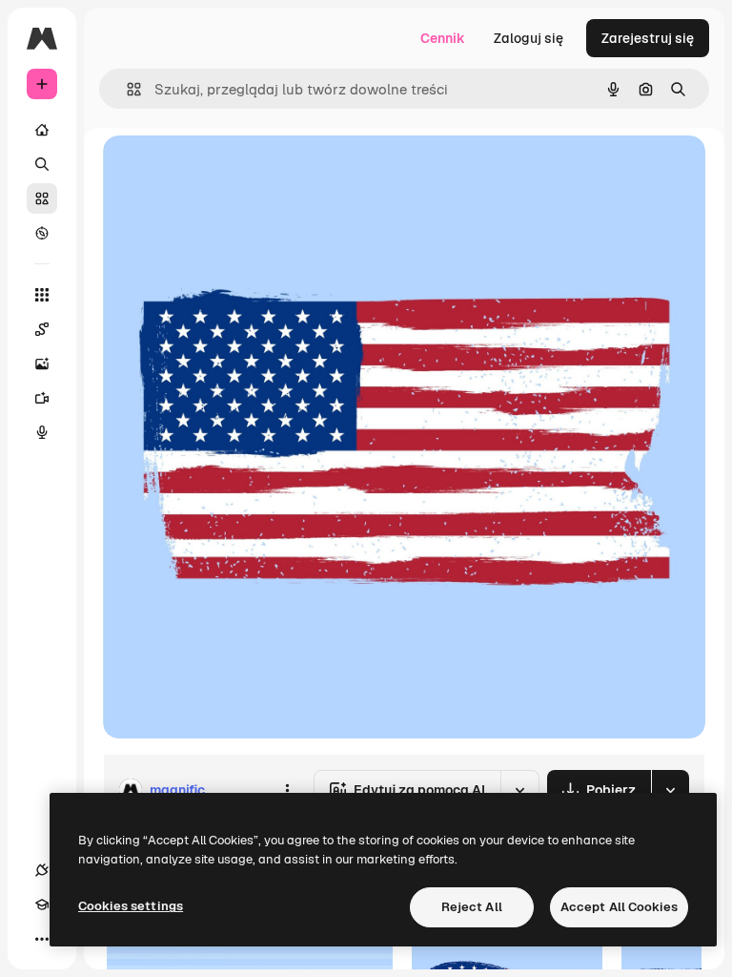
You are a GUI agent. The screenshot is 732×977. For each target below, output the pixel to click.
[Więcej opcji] (287, 790)
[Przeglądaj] (42, 233)
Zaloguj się (528, 38)
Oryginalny (234, 171)
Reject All (471, 907)
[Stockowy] (42, 198)
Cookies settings (130, 906)
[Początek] (42, 129)
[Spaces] (42, 329)
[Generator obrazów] (42, 363)
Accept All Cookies (619, 907)
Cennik (442, 38)
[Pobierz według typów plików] (670, 790)
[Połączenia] (42, 870)
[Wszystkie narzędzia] (42, 295)
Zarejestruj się (647, 38)
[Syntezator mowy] (42, 432)
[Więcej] (42, 939)
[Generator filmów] (42, 398)
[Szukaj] (42, 164)
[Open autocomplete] (126, 89)
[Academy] (42, 904)
